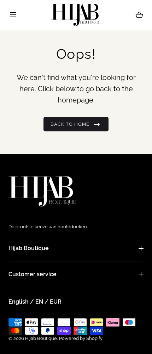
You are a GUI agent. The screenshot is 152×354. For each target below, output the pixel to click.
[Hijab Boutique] (76, 15)
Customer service (32, 274)
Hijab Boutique (28, 248)
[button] (12, 15)
